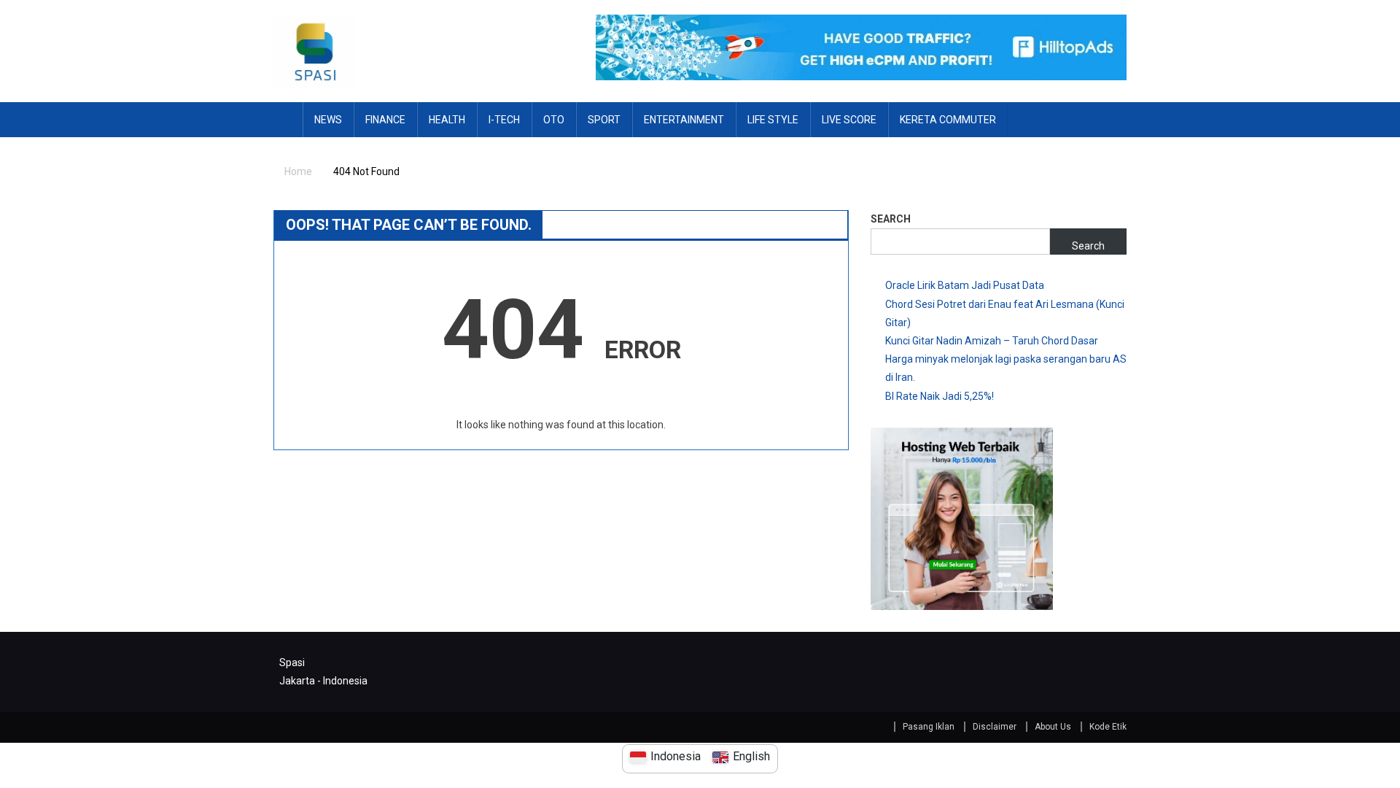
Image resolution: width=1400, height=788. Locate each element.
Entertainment (684, 119)
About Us (1053, 727)
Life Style (772, 119)
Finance (385, 119)
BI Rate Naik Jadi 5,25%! (939, 396)
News (328, 119)
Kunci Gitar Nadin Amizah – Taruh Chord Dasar (991, 341)
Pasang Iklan (928, 727)
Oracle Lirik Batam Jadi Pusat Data (964, 285)
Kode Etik (1108, 727)
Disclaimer (994, 727)
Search (891, 219)
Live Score (849, 119)
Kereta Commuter (948, 119)
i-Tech (504, 119)
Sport (604, 119)
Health (447, 119)
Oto (553, 119)
